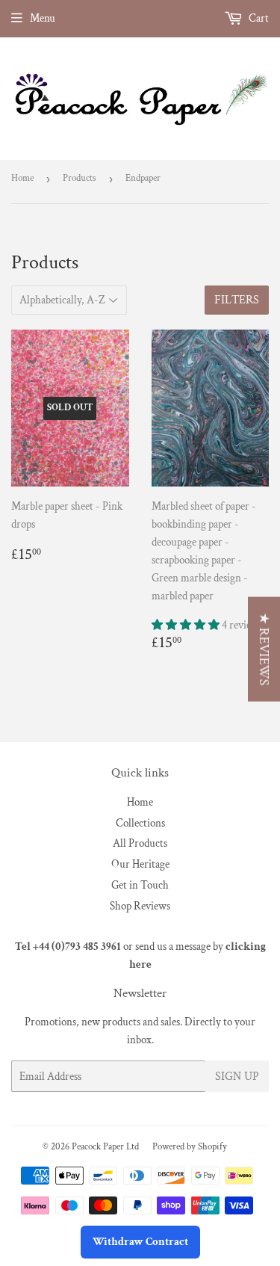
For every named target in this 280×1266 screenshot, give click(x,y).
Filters (236, 300)
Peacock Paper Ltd (105, 1146)
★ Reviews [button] (264, 649)
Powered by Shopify (189, 1146)
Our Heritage (140, 864)
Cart (257, 18)
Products (79, 178)
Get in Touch (140, 885)
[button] (187, 625)
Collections (140, 823)
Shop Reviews (140, 906)
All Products (140, 843)
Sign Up (237, 1076)
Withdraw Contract (140, 1242)
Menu (42, 18)
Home (22, 178)
